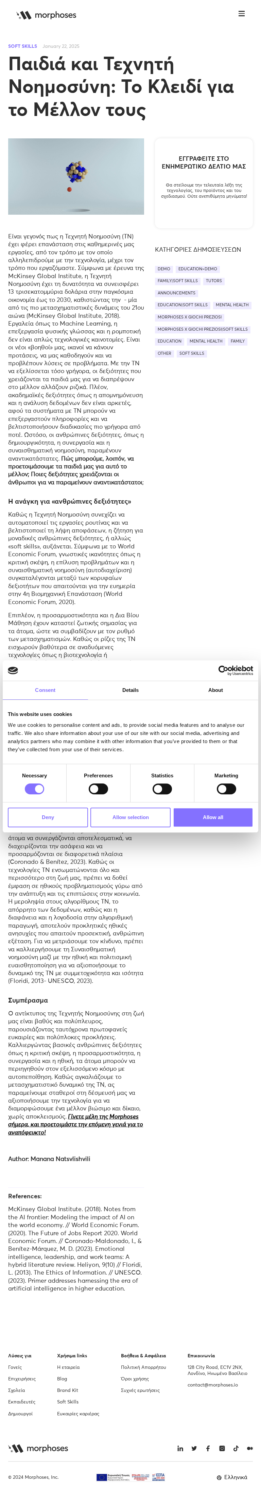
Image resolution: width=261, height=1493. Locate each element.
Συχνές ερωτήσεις (140, 1390)
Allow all (213, 817)
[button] (242, 15)
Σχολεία (16, 1390)
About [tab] (215, 690)
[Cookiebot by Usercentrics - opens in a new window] (223, 670)
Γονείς (15, 1367)
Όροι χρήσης (135, 1379)
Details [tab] (130, 690)
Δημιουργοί (20, 1414)
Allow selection (130, 817)
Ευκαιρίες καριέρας (78, 1414)
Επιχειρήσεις (22, 1379)
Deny (48, 817)
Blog (62, 1379)
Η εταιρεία (68, 1367)
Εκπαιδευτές (21, 1402)
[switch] (98, 788)
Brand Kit (67, 1390)
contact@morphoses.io (213, 1385)
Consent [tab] (45, 690)
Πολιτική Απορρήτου (143, 1367)
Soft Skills (68, 1402)
